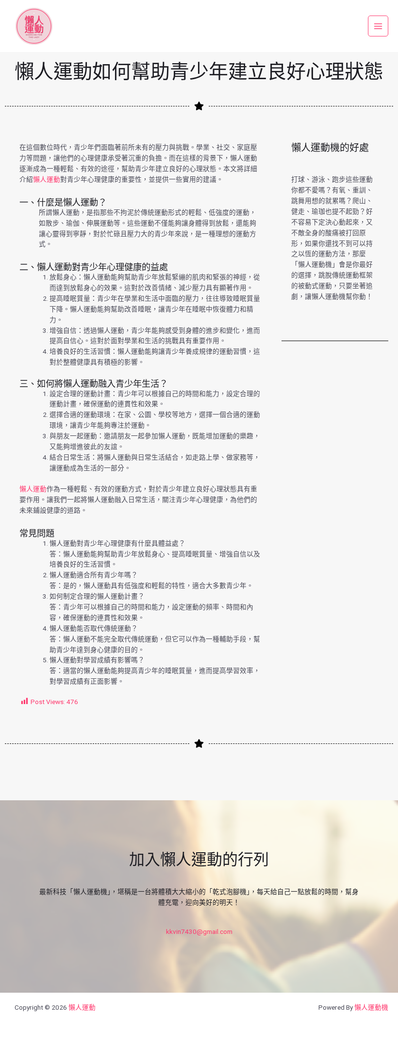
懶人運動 (46, 179)
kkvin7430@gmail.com (199, 931)
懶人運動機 (371, 1007)
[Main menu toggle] (378, 26)
